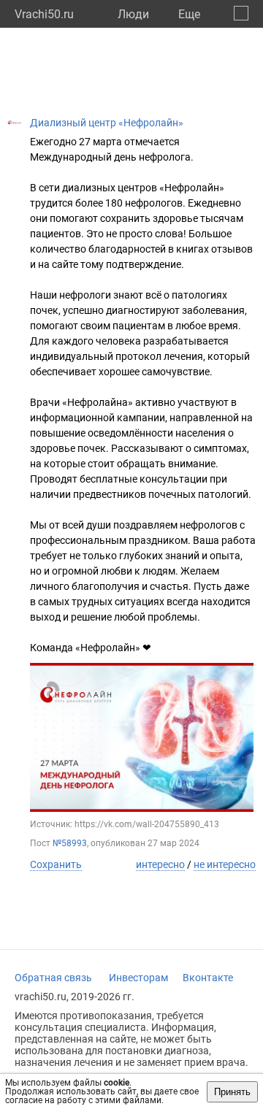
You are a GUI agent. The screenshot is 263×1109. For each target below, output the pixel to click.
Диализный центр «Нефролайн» (106, 122)
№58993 (70, 843)
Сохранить (56, 864)
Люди (133, 14)
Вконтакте (208, 977)
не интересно (225, 864)
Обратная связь (53, 977)
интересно (160, 864)
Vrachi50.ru (44, 14)
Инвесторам (138, 977)
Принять (232, 1091)
